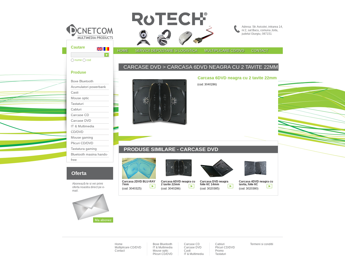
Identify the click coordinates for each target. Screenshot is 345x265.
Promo (219, 250)
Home (122, 51)
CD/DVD (77, 132)
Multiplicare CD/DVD (224, 51)
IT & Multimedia (82, 126)
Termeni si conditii (261, 244)
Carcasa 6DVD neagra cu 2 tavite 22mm (178, 183)
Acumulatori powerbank (88, 87)
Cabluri (76, 109)
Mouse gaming (82, 137)
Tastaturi (77, 104)
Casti (74, 92)
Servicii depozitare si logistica (166, 51)
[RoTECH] (172, 29)
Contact (259, 51)
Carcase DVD (81, 120)
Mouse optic (80, 98)
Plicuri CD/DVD (82, 143)
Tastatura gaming (84, 149)
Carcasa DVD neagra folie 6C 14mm (214, 183)
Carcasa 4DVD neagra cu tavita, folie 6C (256, 183)
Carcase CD (80, 115)
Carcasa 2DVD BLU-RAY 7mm (138, 183)
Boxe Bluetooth (82, 81)
